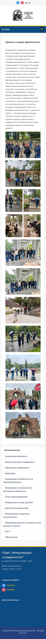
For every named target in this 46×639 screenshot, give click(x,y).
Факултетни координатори (16, 508)
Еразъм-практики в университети (20, 462)
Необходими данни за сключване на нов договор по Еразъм (22, 524)
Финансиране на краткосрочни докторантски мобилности (17, 489)
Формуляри (10, 473)
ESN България (11, 537)
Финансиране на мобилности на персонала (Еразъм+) (18, 480)
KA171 (8, 531)
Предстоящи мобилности (16, 456)
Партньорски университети (17, 468)
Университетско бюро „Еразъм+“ (19, 502)
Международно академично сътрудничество (16, 515)
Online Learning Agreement (16, 497)
